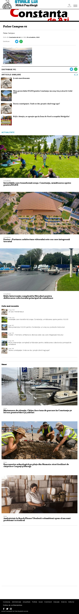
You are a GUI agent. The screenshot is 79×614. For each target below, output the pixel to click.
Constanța (6, 602)
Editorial (71, 602)
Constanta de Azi (15, 37)
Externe (64, 602)
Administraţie (16, 602)
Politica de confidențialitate (12, 605)
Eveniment (48, 602)
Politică (34, 602)
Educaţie (56, 602)
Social (41, 602)
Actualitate (26, 602)
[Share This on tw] (16, 41)
